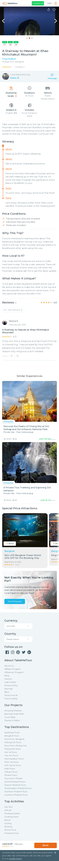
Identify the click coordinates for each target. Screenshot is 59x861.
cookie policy (15, 858)
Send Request (15, 601)
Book (46, 845)
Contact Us (38, 3)
